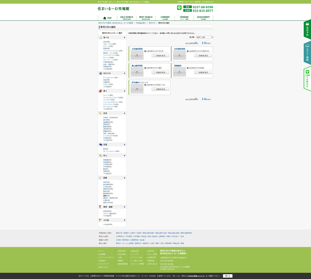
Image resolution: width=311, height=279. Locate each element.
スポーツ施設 (108, 213)
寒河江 (118, 243)
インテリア (107, 100)
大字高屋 (128, 236)
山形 (152, 243)
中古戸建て (122, 254)
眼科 (104, 191)
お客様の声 (152, 257)
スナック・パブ (108, 60)
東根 (182, 243)
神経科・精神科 (108, 198)
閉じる (227, 276)
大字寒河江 (120, 236)
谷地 (149, 236)
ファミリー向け (137, 257)
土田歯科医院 (137, 49)
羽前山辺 (176, 243)
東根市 (126, 233)
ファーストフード (109, 55)
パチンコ (106, 84)
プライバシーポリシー (107, 257)
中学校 (105, 167)
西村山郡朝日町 (186, 233)
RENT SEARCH (145, 18)
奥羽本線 (125, 240)
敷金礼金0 (135, 251)
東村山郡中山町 (161, 233)
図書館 (105, 131)
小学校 (105, 164)
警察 (104, 124)
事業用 (120, 261)
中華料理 (106, 62)
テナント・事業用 (138, 264)
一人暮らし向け (137, 261)
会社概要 (102, 254)
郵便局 (105, 127)
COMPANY (165, 18)
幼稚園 (105, 160)
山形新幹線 (134, 240)
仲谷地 (143, 236)
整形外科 (106, 189)
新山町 (154, 236)
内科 (104, 182)
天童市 (139, 233)
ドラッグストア (108, 104)
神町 (157, 243)
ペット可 (135, 254)
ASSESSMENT (203, 18)
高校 (104, 171)
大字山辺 (174, 236)
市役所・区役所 (108, 117)
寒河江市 (119, 233)
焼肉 (104, 48)
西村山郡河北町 (148, 233)
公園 (104, 82)
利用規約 (102, 261)
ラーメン (106, 57)
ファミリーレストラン (111, 51)
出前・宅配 (107, 64)
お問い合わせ (152, 264)
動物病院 (106, 193)
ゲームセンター (108, 77)
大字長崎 (136, 236)
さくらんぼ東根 (127, 243)
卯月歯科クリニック (140, 82)
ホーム (101, 251)
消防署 (105, 129)
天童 (161, 243)
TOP (109, 17)
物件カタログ (103, 267)
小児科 (105, 187)
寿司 (104, 42)
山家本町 (162, 236)
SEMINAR (184, 18)
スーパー (106, 95)
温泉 (104, 80)
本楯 (168, 236)
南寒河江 (146, 243)
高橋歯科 (177, 66)
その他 (105, 69)
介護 (104, 200)
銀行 (104, 120)
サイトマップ (103, 264)
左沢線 (118, 240)
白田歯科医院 (179, 49)
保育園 (105, 162)
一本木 (181, 236)
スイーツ (106, 46)
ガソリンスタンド (109, 151)
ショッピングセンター (111, 102)
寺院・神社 (107, 133)
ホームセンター (108, 107)
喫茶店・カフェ (108, 53)
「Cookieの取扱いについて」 (196, 276)
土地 (120, 257)
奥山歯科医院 (137, 66)
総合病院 (106, 184)
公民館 (105, 138)
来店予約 (151, 251)
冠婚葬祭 (106, 122)
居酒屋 (105, 67)
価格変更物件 (123, 264)
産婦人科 (106, 202)
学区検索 (151, 261)
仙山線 (142, 240)
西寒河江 (138, 243)
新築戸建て (122, 251)
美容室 (105, 211)
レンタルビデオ (108, 136)
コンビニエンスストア (111, 98)
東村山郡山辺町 (173, 233)
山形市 (132, 233)
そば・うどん (108, 44)
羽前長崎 (168, 243)
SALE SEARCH (126, 18)
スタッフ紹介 (152, 254)
